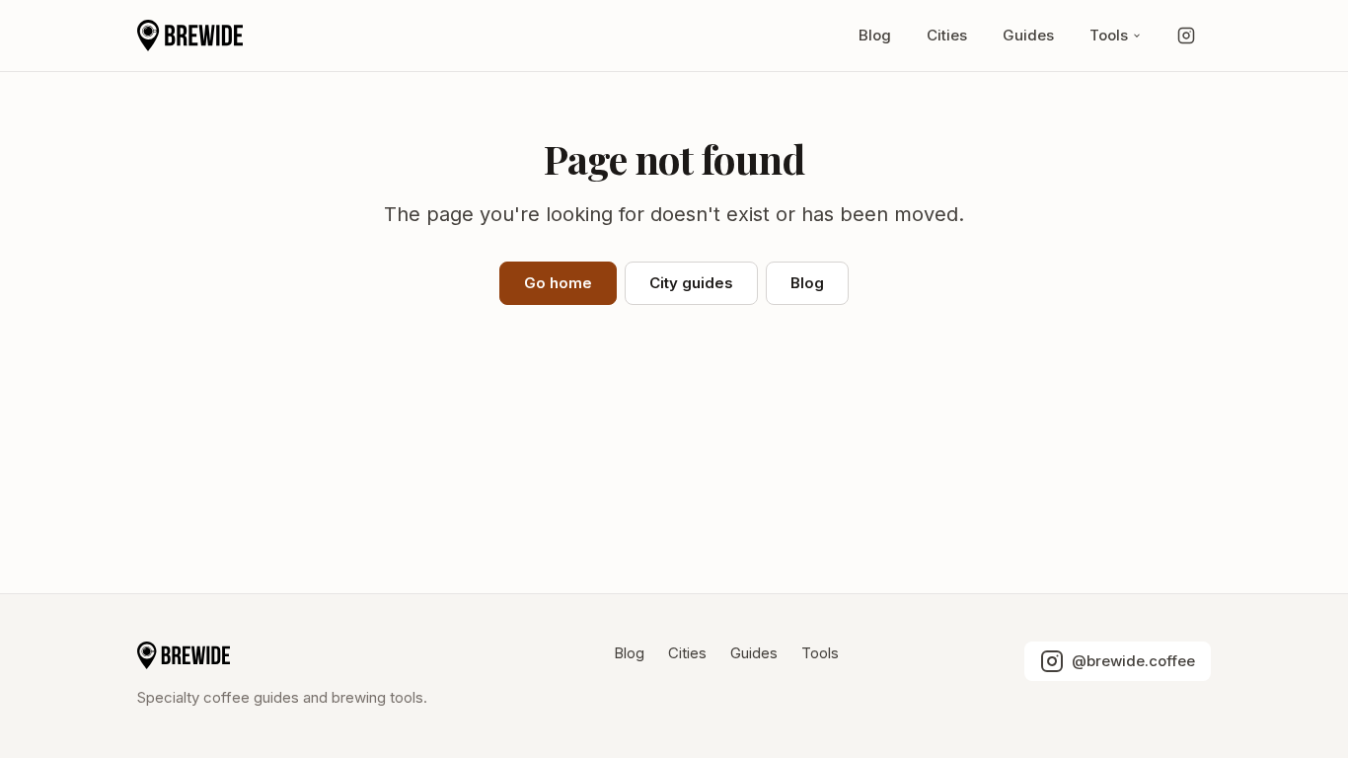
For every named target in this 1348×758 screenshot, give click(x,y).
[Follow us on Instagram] (1186, 35)
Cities (947, 35)
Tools (1108, 35)
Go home (558, 282)
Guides (1028, 35)
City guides (691, 282)
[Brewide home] (190, 35)
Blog (875, 35)
